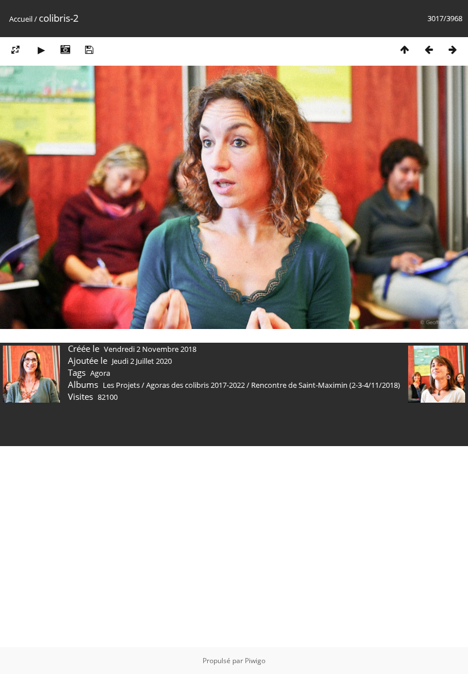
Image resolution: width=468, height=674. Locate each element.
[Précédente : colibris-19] (429, 49)
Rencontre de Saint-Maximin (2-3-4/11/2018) (325, 385)
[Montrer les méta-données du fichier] (65, 49)
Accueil (21, 19)
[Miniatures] (405, 49)
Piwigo (255, 660)
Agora (100, 373)
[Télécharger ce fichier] (89, 49)
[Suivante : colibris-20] (453, 49)
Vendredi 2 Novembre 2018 (150, 349)
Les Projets (121, 385)
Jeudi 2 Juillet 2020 (142, 361)
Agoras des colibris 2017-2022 (195, 385)
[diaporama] (41, 49)
